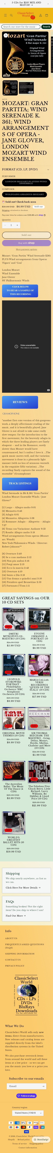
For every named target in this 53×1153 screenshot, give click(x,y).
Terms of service (19, 1144)
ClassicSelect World (24, 1136)
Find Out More (14, 916)
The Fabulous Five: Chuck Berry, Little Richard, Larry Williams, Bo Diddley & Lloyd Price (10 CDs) (39, 792)
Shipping (6, 210)
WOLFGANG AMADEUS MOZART (26, 195)
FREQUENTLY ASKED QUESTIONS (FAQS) (24, 946)
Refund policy (24, 1140)
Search (46, 27)
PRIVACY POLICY (14, 966)
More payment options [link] (26, 249)
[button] (5, 15)
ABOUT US (11, 938)
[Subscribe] (43, 1086)
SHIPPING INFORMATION (20, 954)
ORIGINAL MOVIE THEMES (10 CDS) (13, 734)
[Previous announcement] (5, 4)
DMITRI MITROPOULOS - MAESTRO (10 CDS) (13, 636)
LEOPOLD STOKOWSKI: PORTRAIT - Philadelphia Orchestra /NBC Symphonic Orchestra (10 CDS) (14, 686)
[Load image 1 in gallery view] (10, 87)
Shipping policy (36, 1144)
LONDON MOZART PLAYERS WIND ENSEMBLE (26, 183)
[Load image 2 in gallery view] (26, 87)
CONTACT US (13, 960)
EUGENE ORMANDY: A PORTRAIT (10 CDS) (39, 637)
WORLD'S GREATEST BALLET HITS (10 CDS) (13, 841)
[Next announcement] (48, 4)
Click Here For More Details (22, 888)
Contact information (28, 1148)
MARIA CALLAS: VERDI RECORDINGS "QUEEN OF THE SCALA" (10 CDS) (39, 685)
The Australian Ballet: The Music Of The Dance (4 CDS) (14, 788)
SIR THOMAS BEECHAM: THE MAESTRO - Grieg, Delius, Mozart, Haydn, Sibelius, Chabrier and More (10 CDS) (39, 740)
